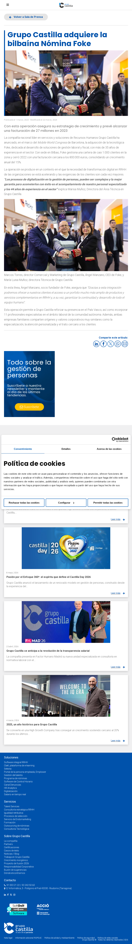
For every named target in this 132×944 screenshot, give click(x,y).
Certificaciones (11, 847)
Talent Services (11, 806)
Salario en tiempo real (15, 794)
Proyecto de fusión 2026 (16, 863)
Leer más (115, 519)
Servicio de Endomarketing (17, 819)
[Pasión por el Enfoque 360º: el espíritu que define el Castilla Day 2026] (66, 548)
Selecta (7, 768)
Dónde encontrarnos (14, 873)
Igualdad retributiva (13, 813)
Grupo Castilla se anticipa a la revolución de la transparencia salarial (48, 650)
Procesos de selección (15, 816)
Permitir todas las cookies (108, 502)
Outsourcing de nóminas (16, 825)
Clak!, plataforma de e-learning (19, 765)
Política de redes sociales (108, 938)
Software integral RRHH (16, 762)
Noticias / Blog (11, 854)
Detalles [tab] (66, 449)
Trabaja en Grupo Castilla (16, 857)
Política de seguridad (86, 938)
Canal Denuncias (12, 784)
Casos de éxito (11, 850)
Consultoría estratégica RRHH (19, 809)
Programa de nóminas (15, 778)
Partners (8, 844)
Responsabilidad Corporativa (19, 866)
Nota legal (8, 938)
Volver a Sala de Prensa (28, 16)
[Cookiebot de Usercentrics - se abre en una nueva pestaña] (114, 439)
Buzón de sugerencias (15, 870)
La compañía (10, 841)
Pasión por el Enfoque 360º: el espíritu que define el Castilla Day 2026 (48, 577)
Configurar (64, 502)
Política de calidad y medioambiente (59, 938)
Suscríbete (31, 407)
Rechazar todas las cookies (24, 502)
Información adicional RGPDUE (28, 938)
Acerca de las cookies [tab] (109, 449)
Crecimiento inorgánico (16, 860)
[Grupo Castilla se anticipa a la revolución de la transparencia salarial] (66, 622)
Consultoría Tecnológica (16, 829)
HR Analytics (10, 788)
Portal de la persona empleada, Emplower (25, 772)
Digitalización (11, 791)
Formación (9, 822)
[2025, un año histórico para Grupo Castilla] (66, 696)
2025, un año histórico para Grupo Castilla (31, 724)
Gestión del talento (13, 775)
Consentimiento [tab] (23, 449)
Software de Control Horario (18, 781)
